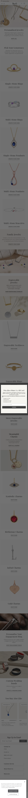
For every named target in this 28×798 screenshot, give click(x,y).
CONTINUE (14, 407)
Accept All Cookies (13, 790)
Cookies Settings (13, 794)
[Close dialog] (26, 386)
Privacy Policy (12, 787)
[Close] (24, 781)
